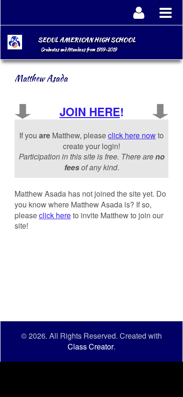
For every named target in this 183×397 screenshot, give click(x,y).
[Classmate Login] (139, 12)
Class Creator (91, 346)
